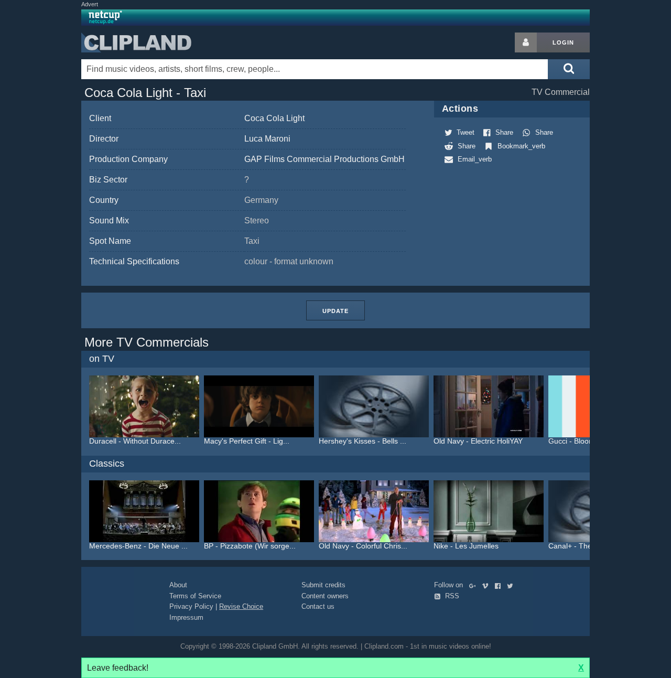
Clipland (136, 42)
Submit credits (323, 585)
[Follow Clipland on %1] (474, 585)
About (178, 585)
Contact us (317, 606)
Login (563, 42)
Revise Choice (241, 606)
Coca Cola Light (274, 118)
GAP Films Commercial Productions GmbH (324, 159)
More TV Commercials (146, 342)
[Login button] (526, 42)
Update (335, 311)
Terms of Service (195, 596)
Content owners (325, 596)
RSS (451, 596)
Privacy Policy (191, 606)
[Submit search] (569, 69)
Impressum (186, 617)
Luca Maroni (267, 138)
